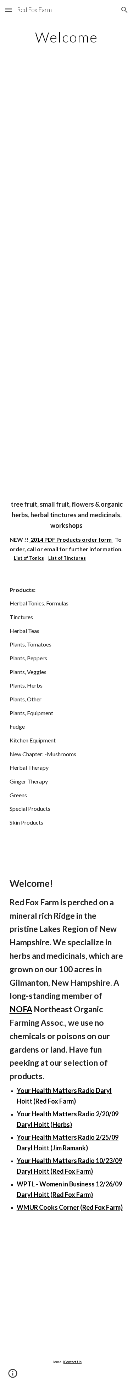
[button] (8, 9)
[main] (67, 37)
